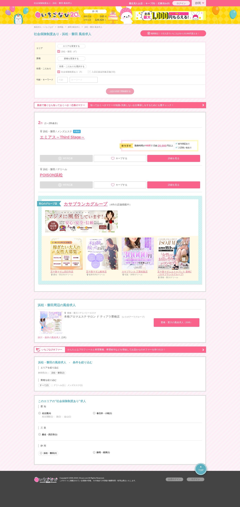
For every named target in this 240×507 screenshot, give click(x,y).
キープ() (150, 3)
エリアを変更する (71, 46)
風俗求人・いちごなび (43, 27)
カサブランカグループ (86, 204)
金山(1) (67, 416)
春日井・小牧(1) (104, 413)
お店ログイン (174, 479)
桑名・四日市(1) (49, 434)
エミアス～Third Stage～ (62, 137)
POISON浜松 (51, 175)
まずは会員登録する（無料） (120, 392)
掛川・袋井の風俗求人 (49, 337)
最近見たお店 (136, 3)
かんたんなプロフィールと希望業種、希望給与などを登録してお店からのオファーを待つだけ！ (104, 349)
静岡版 (60, 27)
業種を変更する (71, 58)
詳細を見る (173, 158)
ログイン (181, 3)
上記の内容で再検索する (120, 91)
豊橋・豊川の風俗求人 (176, 322)
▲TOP (200, 468)
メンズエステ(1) (75, 385)
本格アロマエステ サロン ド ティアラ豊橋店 (92, 316)
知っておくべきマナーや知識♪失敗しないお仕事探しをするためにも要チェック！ (105, 105)
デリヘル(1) (59, 385)
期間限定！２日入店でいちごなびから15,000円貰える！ (175, 33)
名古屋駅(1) (47, 416)
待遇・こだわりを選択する (72, 66)
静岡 (198, 3)
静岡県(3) (42, 373)
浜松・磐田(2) (50, 453)
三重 (44, 427)
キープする (121, 158)
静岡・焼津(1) (103, 452)
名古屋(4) (46, 413)
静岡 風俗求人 (74, 27)
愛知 (44, 406)
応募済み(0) (164, 3)
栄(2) (58, 416)
